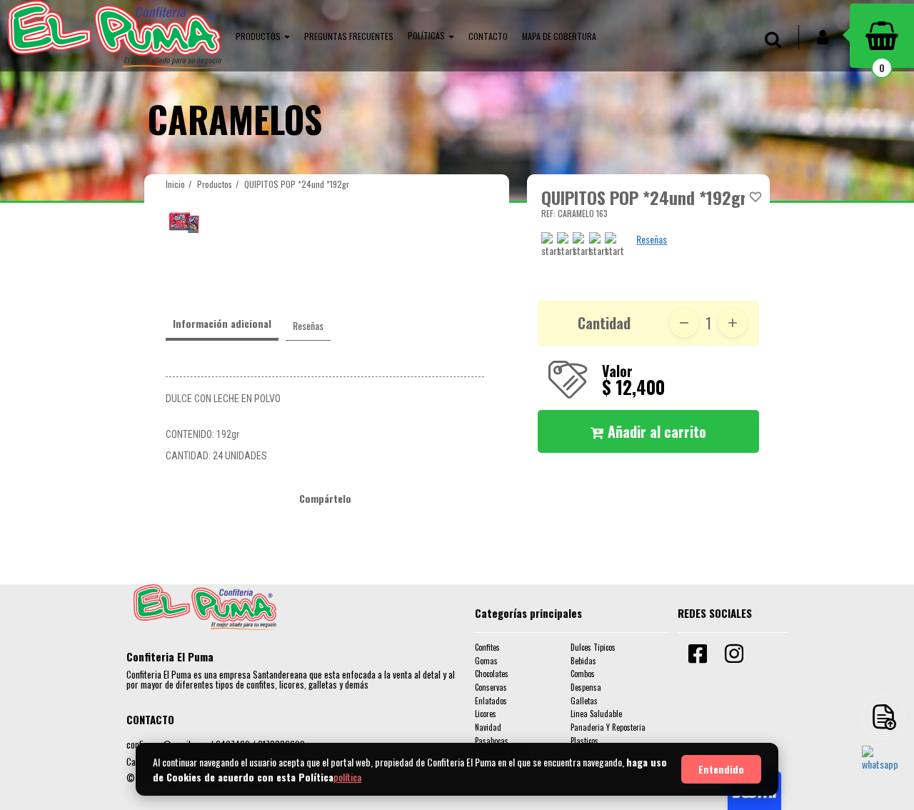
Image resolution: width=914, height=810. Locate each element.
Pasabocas (491, 740)
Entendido (721, 768)
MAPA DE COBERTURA (559, 36)
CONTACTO (488, 36)
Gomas (486, 660)
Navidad (488, 727)
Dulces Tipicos (593, 647)
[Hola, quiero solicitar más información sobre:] (883, 767)
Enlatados (491, 700)
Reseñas (651, 238)
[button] (263, 36)
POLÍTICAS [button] (427, 35)
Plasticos (584, 740)
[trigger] (883, 717)
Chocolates (491, 673)
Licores (485, 713)
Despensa (586, 687)
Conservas (491, 687)
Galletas (584, 700)
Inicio (175, 184)
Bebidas (583, 660)
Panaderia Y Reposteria (608, 727)
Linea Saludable (596, 713)
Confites (487, 647)
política (347, 776)
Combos (583, 673)
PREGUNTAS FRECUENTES (348, 36)
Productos (214, 184)
